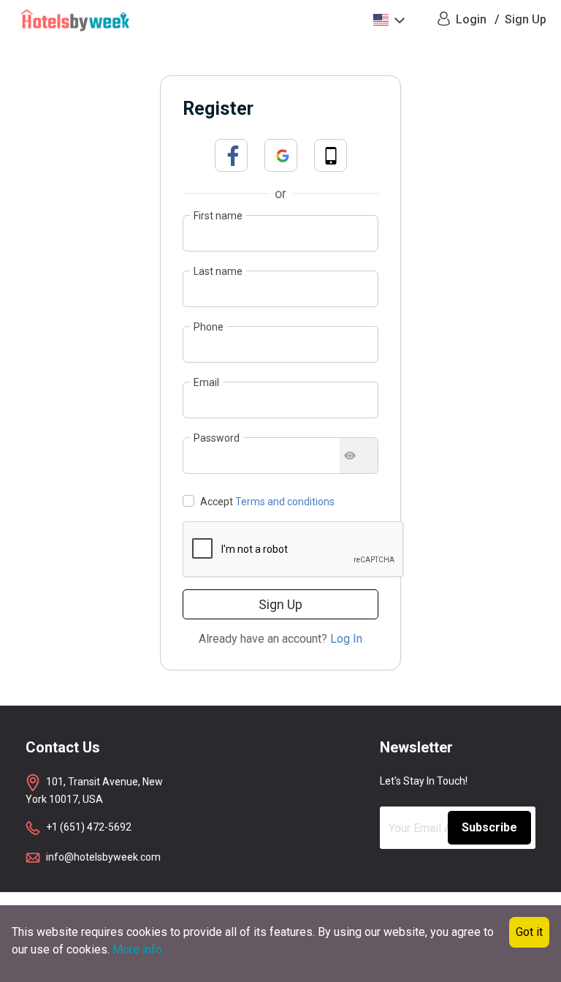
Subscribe (489, 827)
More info (137, 949)
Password (217, 438)
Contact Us (63, 747)
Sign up (280, 604)
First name (218, 216)
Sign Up (525, 19)
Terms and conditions (285, 501)
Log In (346, 639)
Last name (218, 271)
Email (206, 382)
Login (471, 19)
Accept (266, 501)
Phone (209, 327)
